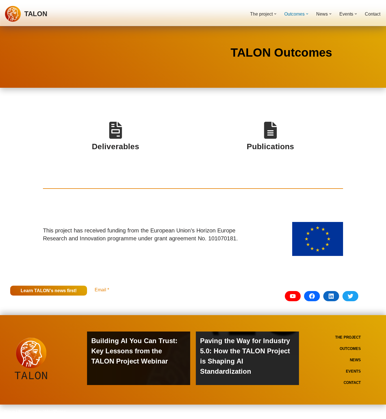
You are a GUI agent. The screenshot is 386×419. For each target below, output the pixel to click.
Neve (9, 411)
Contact (372, 14)
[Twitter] (350, 296)
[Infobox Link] (115, 138)
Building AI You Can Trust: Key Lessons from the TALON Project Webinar (134, 351)
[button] (275, 14)
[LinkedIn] (331, 296)
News (355, 360)
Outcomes (350, 349)
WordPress (55, 411)
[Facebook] (312, 296)
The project (348, 337)
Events (353, 371)
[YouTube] (293, 296)
